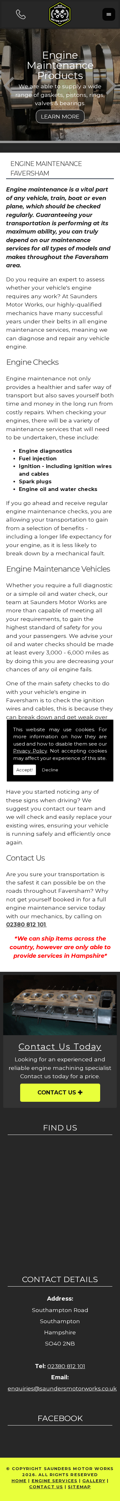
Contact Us (56, 1092)
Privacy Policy (30, 751)
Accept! (24, 769)
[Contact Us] (60, 1005)
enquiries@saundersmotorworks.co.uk (62, 1388)
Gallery (93, 1480)
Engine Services (55, 1480)
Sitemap (79, 1486)
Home (19, 1480)
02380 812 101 (66, 1366)
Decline (50, 769)
